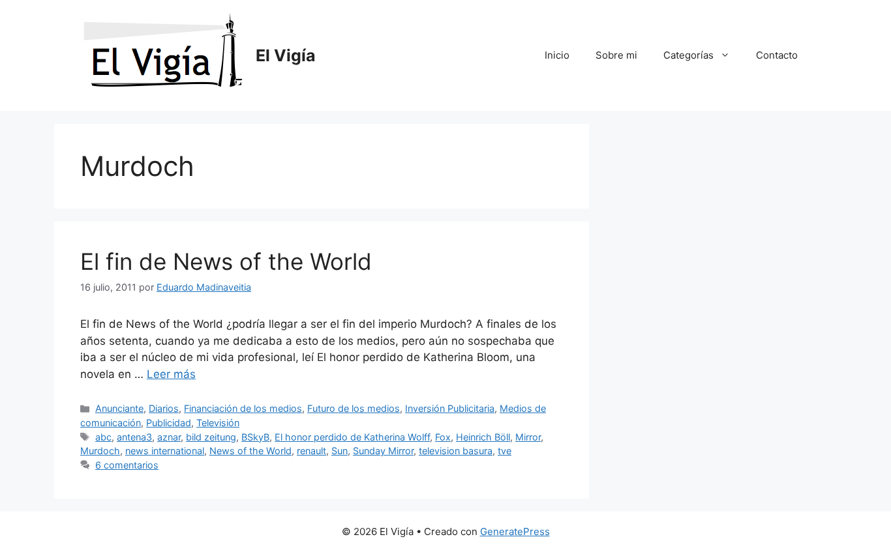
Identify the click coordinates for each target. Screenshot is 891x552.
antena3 (134, 437)
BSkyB (255, 437)
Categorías (688, 55)
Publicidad (168, 422)
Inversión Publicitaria (449, 408)
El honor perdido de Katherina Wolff (352, 437)
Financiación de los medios (243, 408)
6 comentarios (127, 465)
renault (311, 450)
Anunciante (119, 408)
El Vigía (286, 55)
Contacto (777, 55)
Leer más (171, 374)
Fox (443, 437)
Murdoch (100, 450)
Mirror (528, 437)
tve (504, 450)
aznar (169, 437)
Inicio (557, 55)
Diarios (164, 408)
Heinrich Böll (483, 437)
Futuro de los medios (353, 408)
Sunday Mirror (383, 450)
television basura (455, 450)
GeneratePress (515, 531)
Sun (339, 450)
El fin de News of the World (226, 261)
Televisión (217, 422)
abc (103, 437)
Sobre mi (616, 55)
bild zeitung (211, 437)
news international (164, 450)
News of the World (250, 450)
